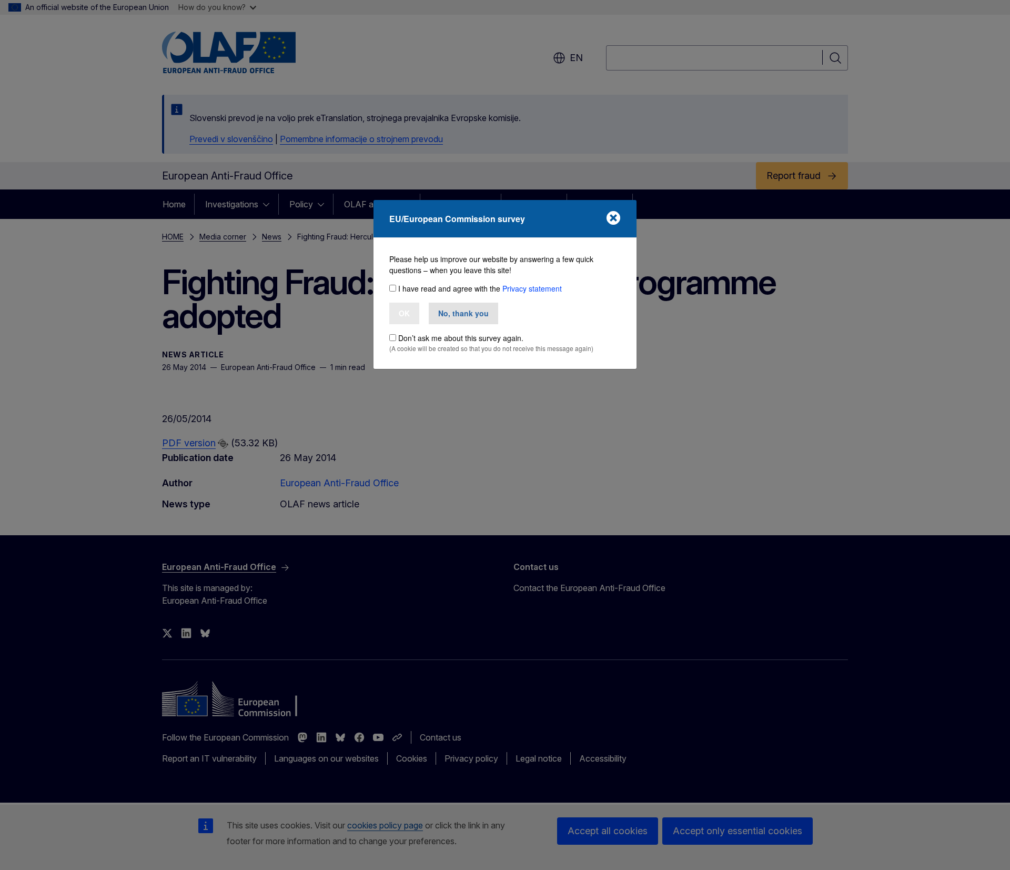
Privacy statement (532, 288)
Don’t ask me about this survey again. (460, 338)
